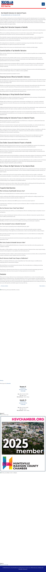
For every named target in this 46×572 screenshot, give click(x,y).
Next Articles (43, 286)
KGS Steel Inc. (6, 6)
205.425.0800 (23, 391)
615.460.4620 (23, 404)
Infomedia (9, 383)
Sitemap (1, 380)
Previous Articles (4, 286)
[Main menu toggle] (43, 4)
